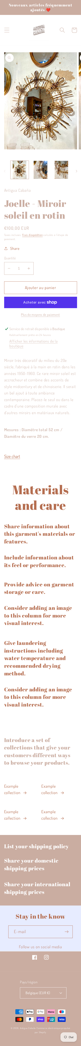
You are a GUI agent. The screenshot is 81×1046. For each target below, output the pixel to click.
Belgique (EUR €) (38, 993)
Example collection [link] (12, 789)
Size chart (12, 456)
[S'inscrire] (66, 931)
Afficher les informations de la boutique (33, 343)
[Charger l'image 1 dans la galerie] (20, 170)
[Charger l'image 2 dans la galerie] (40, 170)
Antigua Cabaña (28, 1028)
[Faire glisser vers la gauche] (4, 171)
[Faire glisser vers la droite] (76, 171)
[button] (7, 30)
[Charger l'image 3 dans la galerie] (61, 170)
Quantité (10, 258)
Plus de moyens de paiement (40, 314)
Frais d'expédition (32, 235)
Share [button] (14, 248)
